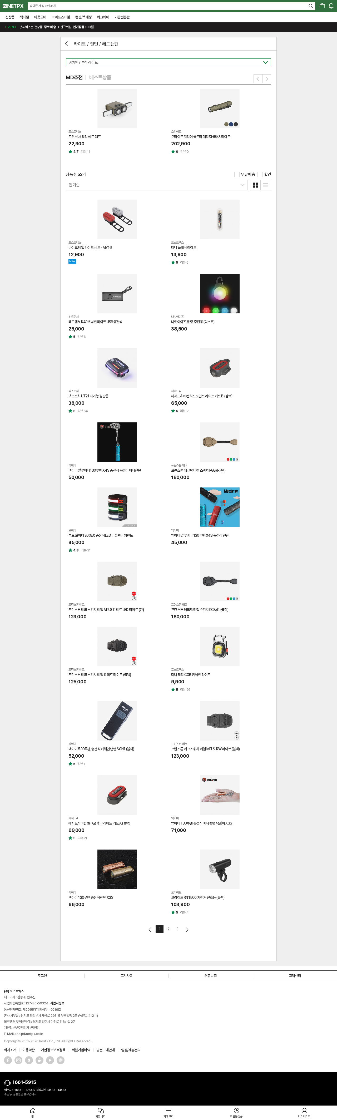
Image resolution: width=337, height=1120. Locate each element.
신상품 (9, 17)
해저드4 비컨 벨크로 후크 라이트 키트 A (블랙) (99, 823)
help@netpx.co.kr (30, 1034)
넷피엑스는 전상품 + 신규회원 (49, 27)
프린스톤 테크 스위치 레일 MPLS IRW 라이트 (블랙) (205, 749)
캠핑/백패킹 (83, 17)
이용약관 (28, 1050)
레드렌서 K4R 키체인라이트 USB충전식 (95, 322)
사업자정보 (57, 1003)
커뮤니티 (211, 976)
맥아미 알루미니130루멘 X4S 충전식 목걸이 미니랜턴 (104, 470)
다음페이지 (186, 929)
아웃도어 (40, 17)
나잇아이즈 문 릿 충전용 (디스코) (193, 322)
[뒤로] (67, 43)
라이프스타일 (61, 17)
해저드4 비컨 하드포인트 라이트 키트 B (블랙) (201, 396)
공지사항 (126, 976)
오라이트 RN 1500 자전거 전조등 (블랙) (198, 897)
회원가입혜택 (81, 1050)
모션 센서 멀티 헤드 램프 (84, 137)
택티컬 (24, 17)
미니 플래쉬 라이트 (183, 247)
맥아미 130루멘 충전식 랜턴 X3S (90, 897)
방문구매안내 (105, 1050)
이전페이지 (150, 929)
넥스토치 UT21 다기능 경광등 (88, 396)
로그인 (42, 976)
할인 (267, 174)
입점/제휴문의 (131, 1050)
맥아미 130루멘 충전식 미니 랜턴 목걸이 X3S (201, 823)
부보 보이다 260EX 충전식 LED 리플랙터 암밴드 (100, 535)
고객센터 (295, 976)
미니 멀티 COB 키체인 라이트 (190, 675)
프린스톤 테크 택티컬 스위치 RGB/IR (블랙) (199, 610)
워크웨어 (103, 17)
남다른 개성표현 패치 (42, 6)
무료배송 (248, 174)
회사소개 (10, 1050)
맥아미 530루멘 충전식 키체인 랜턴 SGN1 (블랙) (101, 749)
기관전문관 (122, 17)
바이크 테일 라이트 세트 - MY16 (90, 247)
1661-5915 (24, 1082)
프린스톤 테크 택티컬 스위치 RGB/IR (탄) (198, 470)
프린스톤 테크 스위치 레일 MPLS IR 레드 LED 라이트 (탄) (106, 610)
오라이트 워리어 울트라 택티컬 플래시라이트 (200, 137)
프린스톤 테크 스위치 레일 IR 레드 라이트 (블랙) (99, 675)
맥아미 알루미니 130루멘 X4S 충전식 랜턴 (200, 535)
